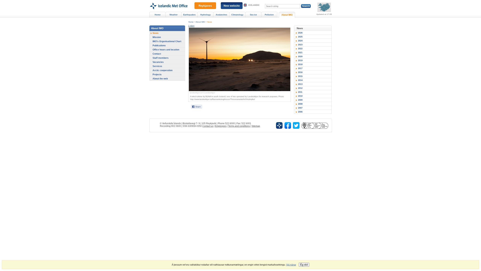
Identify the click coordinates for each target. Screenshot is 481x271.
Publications (159, 45)
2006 (300, 112)
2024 (300, 41)
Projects (157, 74)
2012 (300, 88)
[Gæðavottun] (314, 125)
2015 (300, 76)
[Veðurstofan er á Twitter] (296, 125)
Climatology (237, 15)
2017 (300, 68)
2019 (300, 60)
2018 (300, 64)
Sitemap (256, 126)
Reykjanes (205, 5)
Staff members (161, 58)
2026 (300, 33)
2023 (300, 44)
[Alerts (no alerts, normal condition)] (324, 7)
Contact (157, 54)
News (209, 22)
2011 (300, 92)
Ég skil (304, 264)
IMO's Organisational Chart (167, 41)
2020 (300, 56)
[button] (191, 26)
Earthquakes (189, 15)
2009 (300, 100)
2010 (300, 96)
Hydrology (205, 15)
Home (191, 22)
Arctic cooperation (162, 70)
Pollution (269, 15)
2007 (300, 108)
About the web (160, 78)
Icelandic (254, 5)
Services (157, 66)
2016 (300, 72)
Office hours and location (166, 49)
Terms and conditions (239, 126)
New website (232, 5)
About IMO (200, 22)
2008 (300, 104)
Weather (173, 15)
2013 (300, 84)
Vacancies (158, 62)
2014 (300, 80)
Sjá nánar (291, 264)
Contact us (207, 126)
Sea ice (253, 15)
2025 (300, 37)
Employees (220, 126)
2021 (300, 52)
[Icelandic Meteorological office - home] (168, 1)
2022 (300, 48)
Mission (157, 37)
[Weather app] (279, 125)
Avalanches (221, 15)
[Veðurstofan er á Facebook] (287, 125)
